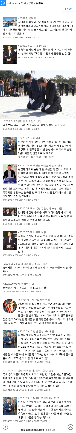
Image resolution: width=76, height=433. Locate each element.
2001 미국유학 (28, 18)
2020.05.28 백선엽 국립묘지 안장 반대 (41, 165)
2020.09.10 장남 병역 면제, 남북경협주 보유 (28, 370)
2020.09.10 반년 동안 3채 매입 (37, 331)
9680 (36, 129)
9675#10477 (9, 275)
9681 (36, 224)
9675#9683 (8, 255)
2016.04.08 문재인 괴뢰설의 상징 (22, 121)
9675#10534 (9, 362)
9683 (36, 255)
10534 (47, 362)
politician (12, 3)
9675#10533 (9, 390)
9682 (36, 200)
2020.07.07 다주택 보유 (33, 232)
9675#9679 (23, 157)
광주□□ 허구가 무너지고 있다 (34, 300)
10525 (38, 292)
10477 (38, 275)
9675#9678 (8, 37)
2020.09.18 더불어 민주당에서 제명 (39, 398)
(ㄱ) (31, 3)
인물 (23, 3)
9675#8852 (8, 421)
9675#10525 (9, 292)
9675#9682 (8, 200)
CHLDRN (28, 37)
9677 (51, 57)
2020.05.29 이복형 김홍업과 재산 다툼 (41, 208)
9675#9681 (8, 224)
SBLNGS (18, 37)
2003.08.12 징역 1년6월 (33, 45)
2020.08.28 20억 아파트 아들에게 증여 (25, 263)
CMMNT (39, 362)
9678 (36, 37)
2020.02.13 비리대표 (31, 138)
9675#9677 (23, 57)
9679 (51, 157)
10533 (47, 390)
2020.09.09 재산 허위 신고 (19, 283)
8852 (44, 421)
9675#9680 (8, 129)
